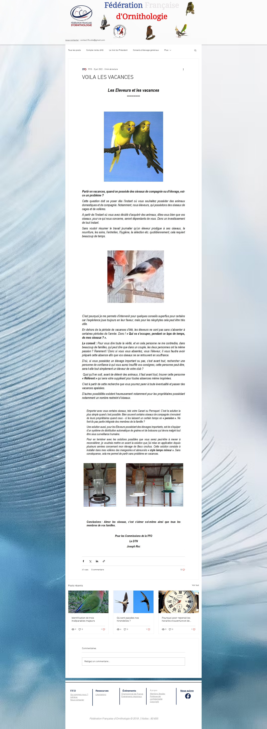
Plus (166, 50)
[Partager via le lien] (103, 561)
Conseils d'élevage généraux (146, 50)
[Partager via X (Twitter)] (90, 561)
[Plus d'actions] (183, 69)
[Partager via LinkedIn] (97, 561)
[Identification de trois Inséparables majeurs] (88, 602)
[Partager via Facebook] (83, 561)
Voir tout (195, 585)
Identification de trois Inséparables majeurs (83, 619)
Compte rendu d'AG (94, 50)
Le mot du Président (118, 50)
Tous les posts (74, 50)
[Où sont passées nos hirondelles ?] (133, 602)
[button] (195, 50)
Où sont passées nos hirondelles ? (128, 619)
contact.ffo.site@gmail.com (92, 40)
